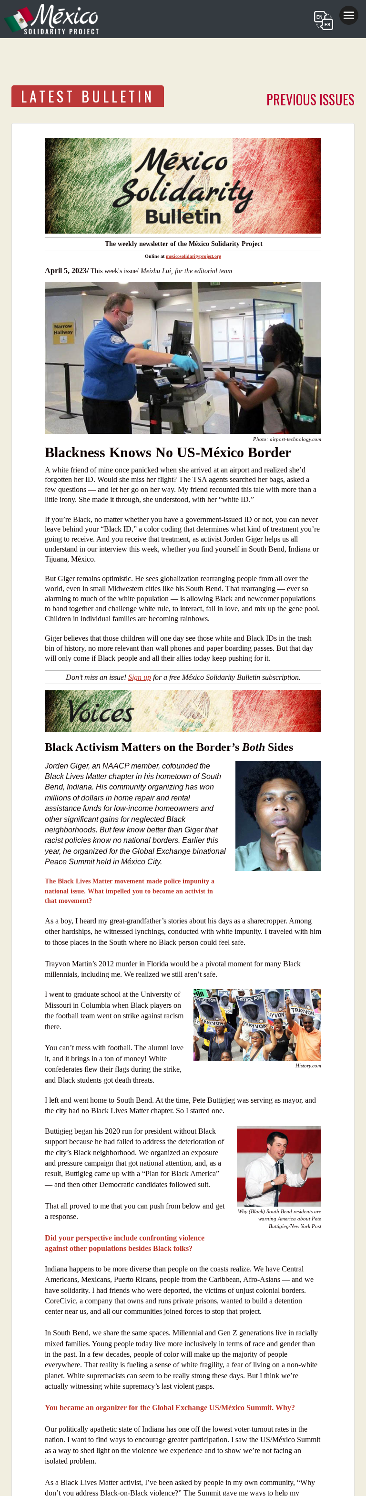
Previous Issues (310, 99)
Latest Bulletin (87, 96)
